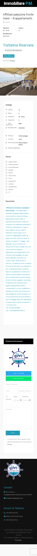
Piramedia (18, 540)
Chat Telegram (18, 373)
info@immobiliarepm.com (14, 498)
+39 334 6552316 (16, 516)
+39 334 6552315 (12, 520)
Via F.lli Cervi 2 (10, 492)
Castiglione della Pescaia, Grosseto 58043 (18, 495)
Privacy (9, 444)
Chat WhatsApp (18, 378)
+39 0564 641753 (12, 513)
